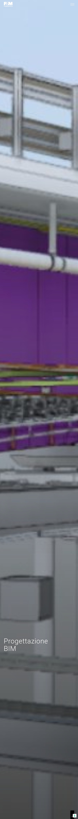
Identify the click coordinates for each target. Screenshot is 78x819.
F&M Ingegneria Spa (8, 4)
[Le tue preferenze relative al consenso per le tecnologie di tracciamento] (74, 815)
